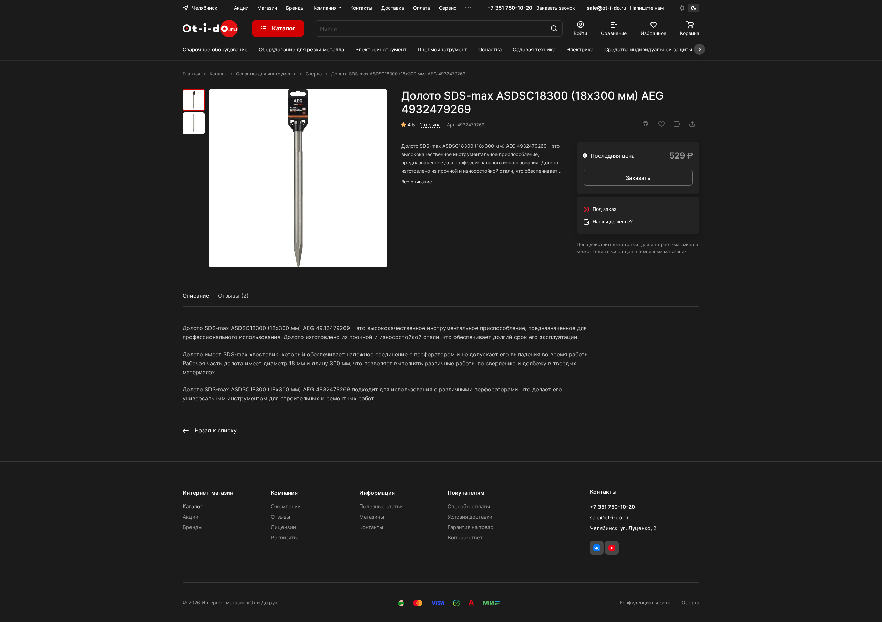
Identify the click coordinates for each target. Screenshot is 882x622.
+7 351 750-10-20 (509, 8)
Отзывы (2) (233, 295)
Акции (190, 516)
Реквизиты (284, 537)
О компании (286, 506)
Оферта (690, 602)
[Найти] (554, 28)
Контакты (371, 527)
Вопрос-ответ (465, 537)
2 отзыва (430, 125)
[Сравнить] (677, 124)
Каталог (193, 506)
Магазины (371, 516)
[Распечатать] (645, 123)
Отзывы (280, 516)
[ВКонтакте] (597, 548)
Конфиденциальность (645, 602)
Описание (196, 295)
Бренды (192, 527)
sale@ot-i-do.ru (606, 7)
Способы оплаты (469, 506)
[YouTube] (612, 548)
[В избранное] (661, 124)
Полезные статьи (381, 506)
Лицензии (283, 527)
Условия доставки (470, 516)
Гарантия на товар (470, 527)
